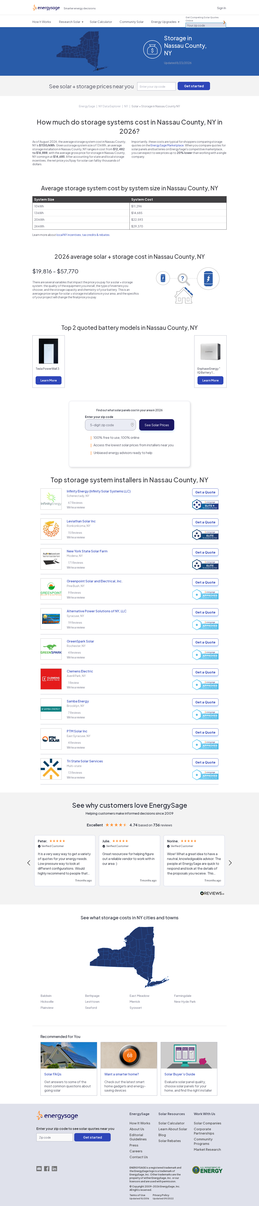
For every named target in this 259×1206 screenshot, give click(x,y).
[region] (129, 863)
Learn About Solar (172, 1129)
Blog (162, 1135)
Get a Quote (205, 492)
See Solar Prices (156, 425)
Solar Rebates (169, 1141)
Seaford (91, 1007)
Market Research (207, 1149)
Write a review (76, 507)
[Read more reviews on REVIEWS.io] (212, 893)
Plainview (46, 1007)
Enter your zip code (99, 416)
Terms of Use (137, 1195)
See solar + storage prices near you (91, 86)
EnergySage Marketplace (167, 145)
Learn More (48, 380)
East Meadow (139, 995)
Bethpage (92, 995)
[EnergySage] (57, 1119)
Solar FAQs (52, 1074)
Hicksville (47, 1001)
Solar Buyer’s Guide (180, 1074)
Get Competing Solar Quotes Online (202, 19)
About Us (137, 1129)
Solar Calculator (171, 1123)
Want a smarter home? (121, 1074)
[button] (29, 862)
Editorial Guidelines (138, 1137)
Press (134, 1145)
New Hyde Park (185, 1001)
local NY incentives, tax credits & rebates (82, 235)
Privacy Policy (161, 1195)
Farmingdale (182, 995)
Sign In (221, 8)
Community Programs (203, 1141)
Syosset (136, 1007)
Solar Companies (207, 1123)
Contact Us (139, 1157)
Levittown (92, 1001)
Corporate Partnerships (204, 1131)
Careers (136, 1151)
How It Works (140, 1123)
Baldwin (46, 995)
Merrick (135, 1001)
